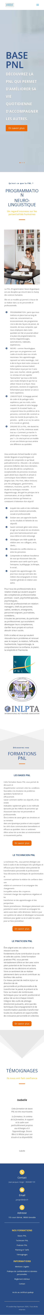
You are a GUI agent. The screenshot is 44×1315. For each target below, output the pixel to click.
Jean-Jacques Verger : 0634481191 (22, 1182)
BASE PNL (17, 60)
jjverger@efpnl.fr (22, 1200)
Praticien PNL (22, 1245)
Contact (22, 1284)
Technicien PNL (22, 1240)
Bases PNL (22, 1236)
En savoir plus (16, 128)
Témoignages (22, 1254)
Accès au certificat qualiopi (22, 1292)
